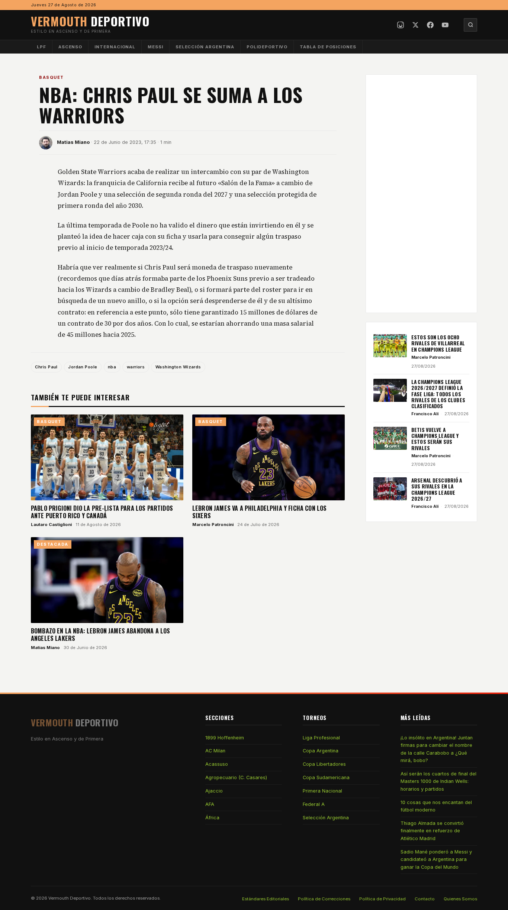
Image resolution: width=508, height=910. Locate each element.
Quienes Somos (460, 898)
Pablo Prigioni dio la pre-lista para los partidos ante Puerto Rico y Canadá (102, 512)
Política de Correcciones (324, 898)
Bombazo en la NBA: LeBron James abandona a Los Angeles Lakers (100, 634)
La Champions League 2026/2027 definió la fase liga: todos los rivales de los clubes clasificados (438, 394)
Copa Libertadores (324, 764)
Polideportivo (267, 46)
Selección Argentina (205, 46)
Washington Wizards (178, 367)
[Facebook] (430, 25)
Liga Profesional (321, 737)
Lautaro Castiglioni (51, 524)
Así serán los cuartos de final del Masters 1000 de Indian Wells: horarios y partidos (438, 781)
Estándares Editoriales (265, 898)
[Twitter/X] (415, 25)
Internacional (114, 46)
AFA (209, 804)
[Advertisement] (421, 193)
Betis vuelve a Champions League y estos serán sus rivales (435, 439)
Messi (155, 46)
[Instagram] (400, 25)
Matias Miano (73, 142)
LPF (41, 46)
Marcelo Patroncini (213, 524)
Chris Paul (46, 367)
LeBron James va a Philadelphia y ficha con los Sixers (259, 512)
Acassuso (216, 764)
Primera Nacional (322, 791)
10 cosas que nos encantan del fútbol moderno (436, 806)
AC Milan (215, 751)
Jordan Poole (82, 367)
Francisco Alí (424, 413)
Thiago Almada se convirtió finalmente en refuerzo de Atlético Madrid (432, 830)
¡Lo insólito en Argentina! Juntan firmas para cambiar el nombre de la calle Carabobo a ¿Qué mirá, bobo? (437, 749)
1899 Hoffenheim (224, 737)
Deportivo (90, 21)
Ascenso (70, 46)
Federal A (314, 804)
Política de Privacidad (382, 898)
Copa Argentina (320, 751)
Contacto (425, 898)
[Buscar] (470, 25)
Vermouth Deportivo (69, 898)
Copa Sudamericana (326, 777)
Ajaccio (214, 791)
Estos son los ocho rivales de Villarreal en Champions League (438, 343)
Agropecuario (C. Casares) (236, 777)
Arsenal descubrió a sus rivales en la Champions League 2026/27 (436, 489)
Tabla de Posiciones (328, 46)
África (212, 817)
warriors (136, 367)
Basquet (51, 77)
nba (112, 367)
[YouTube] (445, 25)
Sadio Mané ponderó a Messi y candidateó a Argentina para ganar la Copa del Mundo (436, 859)
